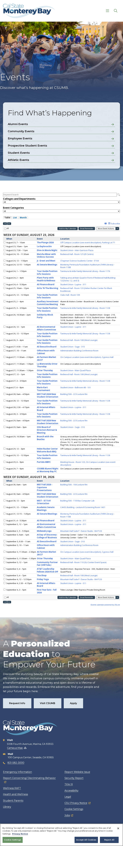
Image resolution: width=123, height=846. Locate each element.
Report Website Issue (77, 771)
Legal (67, 796)
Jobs (67, 815)
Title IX (68, 784)
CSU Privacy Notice (75, 803)
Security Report (74, 778)
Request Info (17, 703)
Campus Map (15, 747)
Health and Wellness (15, 794)
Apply (73, 703)
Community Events (21, 131)
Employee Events (20, 138)
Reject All (109, 840)
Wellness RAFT (12, 788)
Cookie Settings (73, 809)
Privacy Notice (20, 834)
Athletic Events (18, 160)
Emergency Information (17, 771)
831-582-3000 (16, 762)
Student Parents (13, 800)
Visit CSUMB (47, 703)
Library (7, 806)
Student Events (19, 152)
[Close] (118, 828)
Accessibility (71, 790)
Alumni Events (18, 124)
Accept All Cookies (86, 840)
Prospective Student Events (27, 145)
